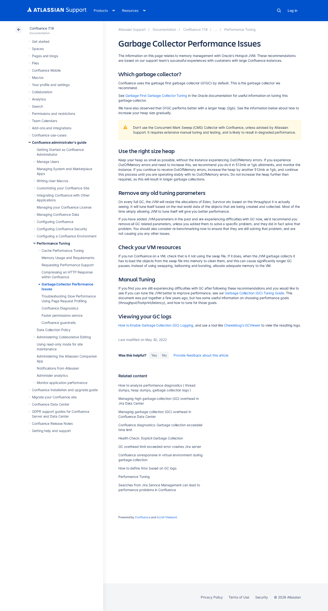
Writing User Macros (52, 181)
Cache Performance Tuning (63, 250)
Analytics (39, 99)
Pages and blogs (45, 56)
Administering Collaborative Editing (64, 337)
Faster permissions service (62, 315)
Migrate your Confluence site (54, 397)
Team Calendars (44, 121)
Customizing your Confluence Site (63, 188)
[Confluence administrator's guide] (215, 29)
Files (35, 63)
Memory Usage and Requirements (68, 258)
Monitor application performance (62, 383)
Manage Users (48, 162)
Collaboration (42, 92)
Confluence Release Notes (52, 423)
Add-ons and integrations (51, 128)
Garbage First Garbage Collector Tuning (156, 95)
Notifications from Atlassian (58, 368)
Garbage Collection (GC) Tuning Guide (254, 293)
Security (261, 597)
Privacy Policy (212, 597)
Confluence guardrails (59, 323)
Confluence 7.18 (42, 28)
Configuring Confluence (55, 222)
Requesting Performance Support (68, 265)
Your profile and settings (51, 85)
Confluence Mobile (46, 70)
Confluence (142, 517)
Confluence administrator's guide (59, 142)
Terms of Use (239, 597)
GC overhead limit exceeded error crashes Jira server (159, 446)
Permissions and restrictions (53, 113)
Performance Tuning (53, 243)
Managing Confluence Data (58, 214)
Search (279, 10)
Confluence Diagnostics (60, 308)
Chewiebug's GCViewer (242, 325)
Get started (40, 41)
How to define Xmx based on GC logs (147, 468)
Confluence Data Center (50, 404)
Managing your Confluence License (64, 207)
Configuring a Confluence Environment (66, 236)
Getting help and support (51, 431)
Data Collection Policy (53, 330)
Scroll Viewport (167, 517)
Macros (37, 77)
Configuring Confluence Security (62, 229)
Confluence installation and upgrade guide (65, 390)
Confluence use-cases (49, 135)
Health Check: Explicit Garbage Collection (150, 438)
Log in (292, 10)
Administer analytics (52, 375)
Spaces (38, 49)
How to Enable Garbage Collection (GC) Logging (155, 325)
